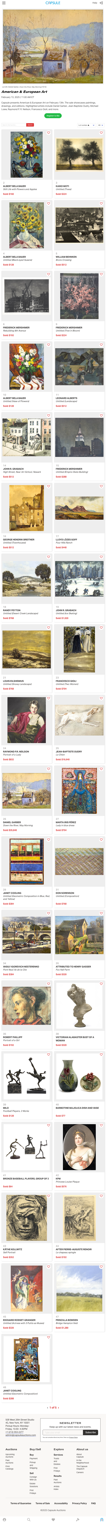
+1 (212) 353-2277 (14, 1432)
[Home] (101, 1519)
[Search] (29, 1519)
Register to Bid (53, 115)
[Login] (101, 2)
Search (30, 125)
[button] (4, 3)
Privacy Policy (73, 1437)
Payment (34, 1458)
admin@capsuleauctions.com (21, 1435)
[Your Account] (4, 1519)
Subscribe (90, 1432)
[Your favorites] (53, 1519)
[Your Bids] (77, 1519)
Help (94, 2)
